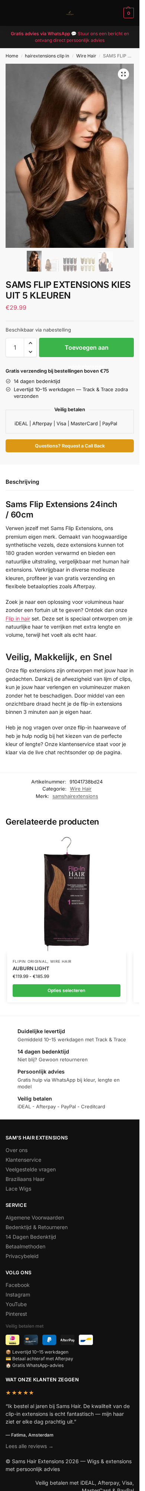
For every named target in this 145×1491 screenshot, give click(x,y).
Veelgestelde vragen (31, 1169)
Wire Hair (86, 56)
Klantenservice (23, 1159)
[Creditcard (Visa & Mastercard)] (31, 1340)
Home (12, 56)
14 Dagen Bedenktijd (31, 1237)
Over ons (17, 1150)
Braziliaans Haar (25, 1179)
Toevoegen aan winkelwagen (87, 350)
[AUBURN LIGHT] (66, 894)
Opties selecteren (66, 990)
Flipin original (30, 961)
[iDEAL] (12, 1340)
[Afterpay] (67, 1340)
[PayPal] (49, 1340)
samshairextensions (75, 796)
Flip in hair (18, 618)
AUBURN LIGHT (31, 968)
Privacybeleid (22, 1256)
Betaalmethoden (25, 1246)
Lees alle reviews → (30, 1446)
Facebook (18, 1285)
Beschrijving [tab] (22, 481)
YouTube (16, 1304)
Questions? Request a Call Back (70, 446)
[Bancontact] (86, 1340)
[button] (128, 13)
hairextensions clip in (47, 56)
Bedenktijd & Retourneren (37, 1227)
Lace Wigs (18, 1188)
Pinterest (16, 1314)
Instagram (18, 1294)
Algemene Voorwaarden (35, 1217)
